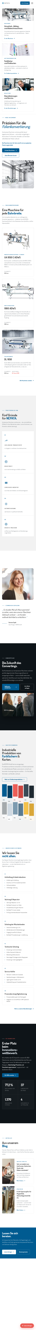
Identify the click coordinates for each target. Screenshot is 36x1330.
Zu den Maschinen (10, 150)
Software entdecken (8, 687)
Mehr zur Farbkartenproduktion (14, 779)
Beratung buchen (23, 1252)
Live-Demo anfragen (27, 687)
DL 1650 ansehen (9, 1075)
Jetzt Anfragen (25, 3)
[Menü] (32, 3)
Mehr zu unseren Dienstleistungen (23, 1009)
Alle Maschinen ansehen (26, 380)
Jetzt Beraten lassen (11, 155)
